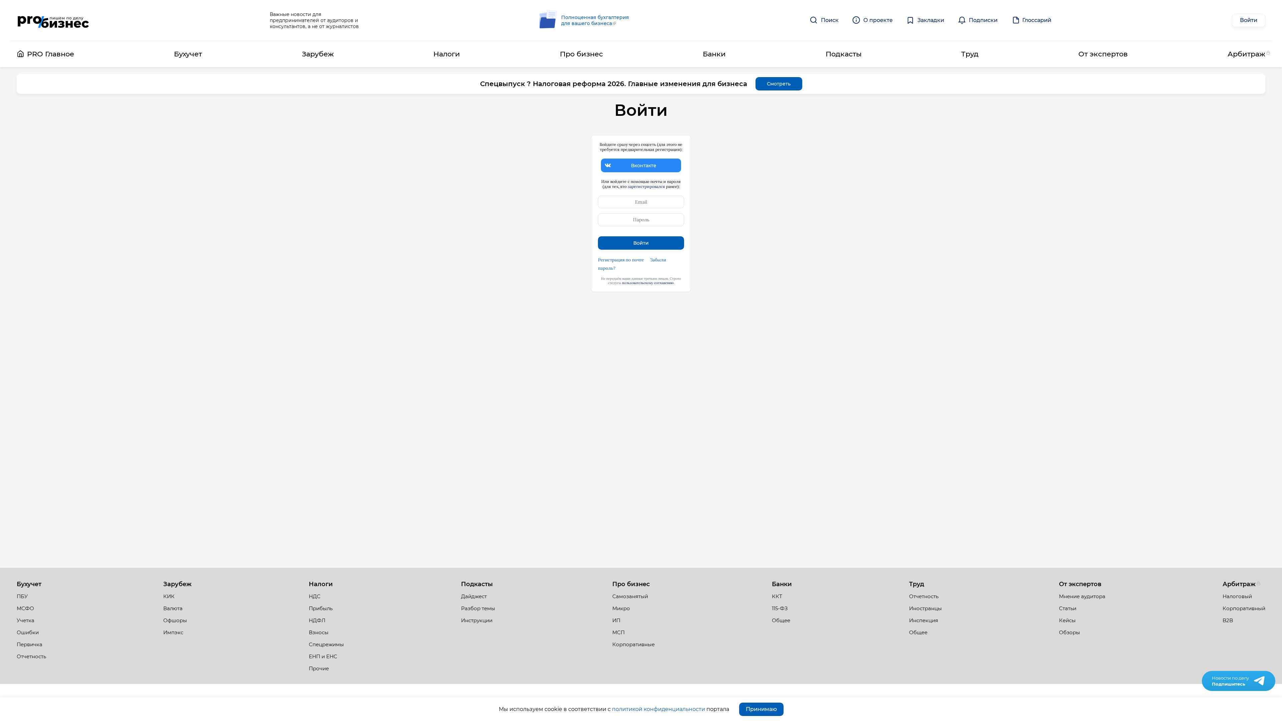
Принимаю (761, 709)
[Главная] (53, 20)
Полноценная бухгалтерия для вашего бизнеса (595, 20)
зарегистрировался (646, 186)
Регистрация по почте (621, 260)
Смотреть (779, 84)
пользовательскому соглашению (648, 283)
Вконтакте (643, 166)
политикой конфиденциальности (658, 709)
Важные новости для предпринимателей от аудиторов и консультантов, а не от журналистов (314, 20)
